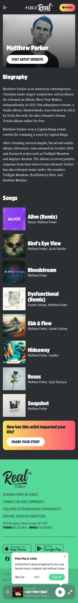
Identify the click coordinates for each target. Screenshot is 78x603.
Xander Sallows (37, 305)
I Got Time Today (36, 592)
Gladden (54, 355)
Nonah (32, 222)
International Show (36, 595)
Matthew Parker (47, 222)
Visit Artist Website (27, 59)
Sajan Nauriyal (58, 382)
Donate (69, 7)
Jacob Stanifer (57, 249)
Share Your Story (26, 441)
